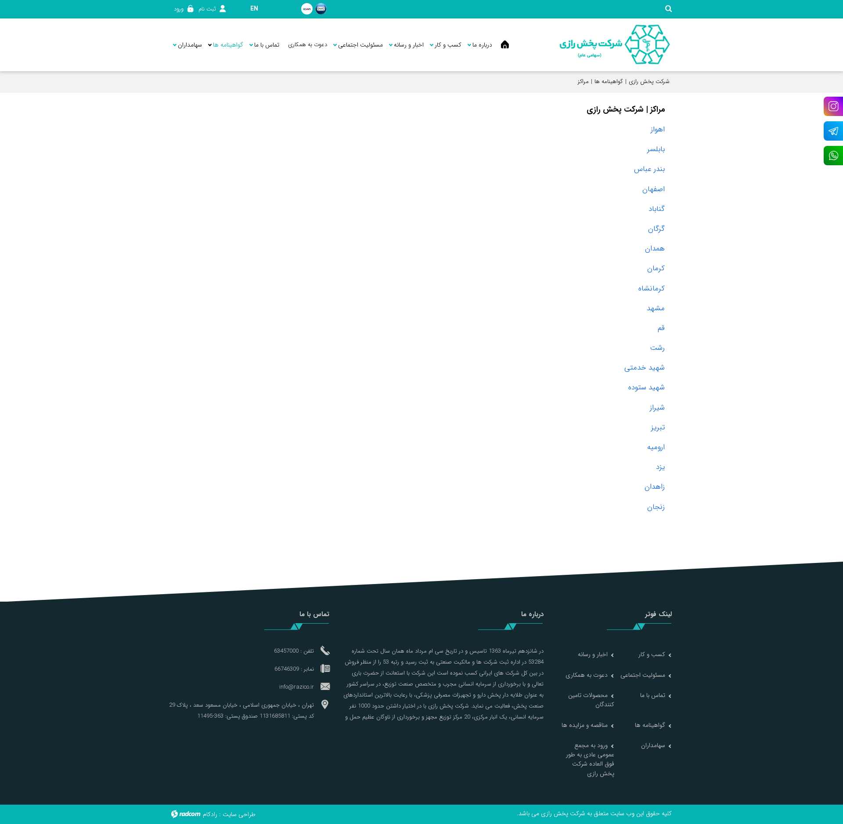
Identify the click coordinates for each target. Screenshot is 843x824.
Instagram (833, 106)
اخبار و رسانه (593, 654)
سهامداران (653, 745)
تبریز (658, 427)
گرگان (656, 229)
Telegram (833, 131)
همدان (655, 248)
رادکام (210, 814)
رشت (657, 348)
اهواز (658, 129)
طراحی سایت (239, 814)
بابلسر (656, 149)
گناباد (656, 209)
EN (254, 9)
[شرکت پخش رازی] (614, 45)
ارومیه (656, 447)
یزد (660, 467)
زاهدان (655, 487)
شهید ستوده (646, 387)
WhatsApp (833, 155)
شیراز (657, 408)
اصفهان (653, 189)
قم (661, 328)
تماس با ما (652, 695)
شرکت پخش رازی (649, 81)
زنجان (656, 507)
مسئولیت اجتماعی (642, 675)
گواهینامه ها (608, 81)
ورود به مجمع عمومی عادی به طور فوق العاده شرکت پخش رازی (590, 759)
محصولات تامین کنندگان (591, 699)
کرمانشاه (651, 288)
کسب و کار (651, 654)
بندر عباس (649, 169)
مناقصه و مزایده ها (585, 725)
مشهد (656, 308)
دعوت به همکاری (587, 675)
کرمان (656, 268)
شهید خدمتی (644, 368)
